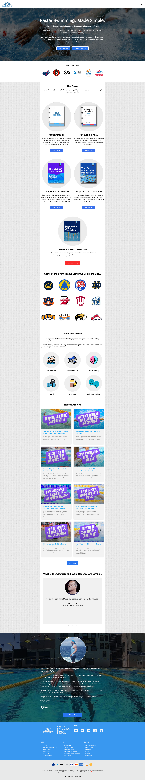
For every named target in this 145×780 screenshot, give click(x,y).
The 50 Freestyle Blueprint (70, 751)
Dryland (87, 751)
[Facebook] (76, 730)
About (135, 4)
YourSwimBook (68, 745)
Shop (140, 4)
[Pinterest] (101, 730)
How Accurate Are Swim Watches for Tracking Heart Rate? (87, 470)
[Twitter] (82, 730)
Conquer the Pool (68, 747)
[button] (42, 601)
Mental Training (89, 749)
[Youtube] (88, 730)
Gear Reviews (88, 755)
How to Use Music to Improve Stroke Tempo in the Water (86, 507)
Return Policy (46, 753)
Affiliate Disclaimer (47, 755)
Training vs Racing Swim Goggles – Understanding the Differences (55, 432)
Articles (120, 4)
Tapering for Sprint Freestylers (72, 753)
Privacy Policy (46, 751)
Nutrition (87, 753)
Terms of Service (47, 749)
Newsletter (127, 4)
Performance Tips (89, 747)
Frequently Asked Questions (50, 747)
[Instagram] (95, 730)
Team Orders (67, 755)
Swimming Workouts (90, 745)
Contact (45, 745)
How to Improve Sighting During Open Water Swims (54, 545)
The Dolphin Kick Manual (70, 749)
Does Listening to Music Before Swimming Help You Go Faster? (54, 507)
